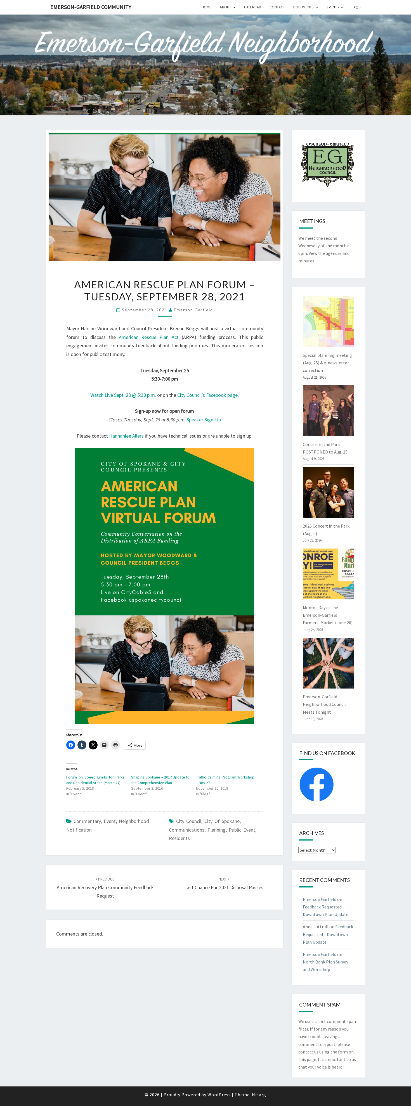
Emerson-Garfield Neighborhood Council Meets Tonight (324, 704)
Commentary (87, 821)
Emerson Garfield (193, 309)
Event (110, 821)
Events (333, 7)
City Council (188, 821)
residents (179, 838)
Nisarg (259, 1094)
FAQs (356, 7)
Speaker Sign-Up (203, 419)
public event (242, 830)
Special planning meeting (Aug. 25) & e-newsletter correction (327, 362)
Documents (303, 7)
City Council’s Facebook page (207, 395)
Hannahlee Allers (126, 436)
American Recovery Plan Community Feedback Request (105, 888)
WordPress (219, 1094)
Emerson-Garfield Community (90, 6)
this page (307, 1059)
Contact (277, 7)
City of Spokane (222, 821)
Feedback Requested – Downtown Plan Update (328, 934)
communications (186, 830)
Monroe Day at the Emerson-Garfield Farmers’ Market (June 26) (328, 615)
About (225, 7)
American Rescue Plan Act (149, 337)
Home (206, 7)
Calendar (252, 7)
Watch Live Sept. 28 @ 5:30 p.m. (123, 395)
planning (216, 830)
